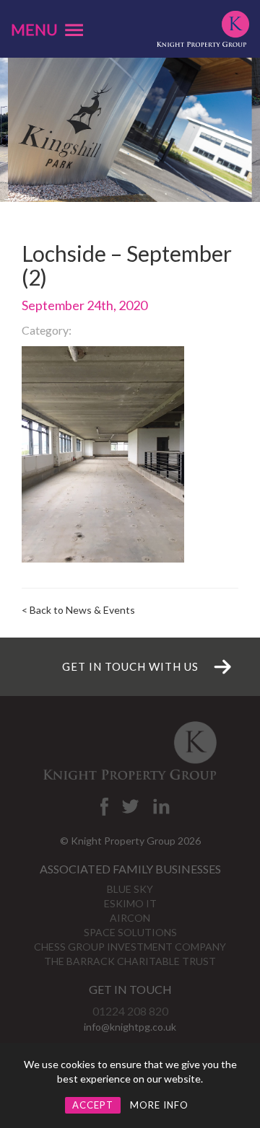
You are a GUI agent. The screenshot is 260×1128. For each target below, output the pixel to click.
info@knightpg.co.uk (130, 1027)
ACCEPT (92, 1105)
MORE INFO (159, 1105)
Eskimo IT (130, 903)
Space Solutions (130, 932)
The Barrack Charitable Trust (130, 961)
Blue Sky (130, 889)
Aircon (130, 918)
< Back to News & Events (78, 610)
